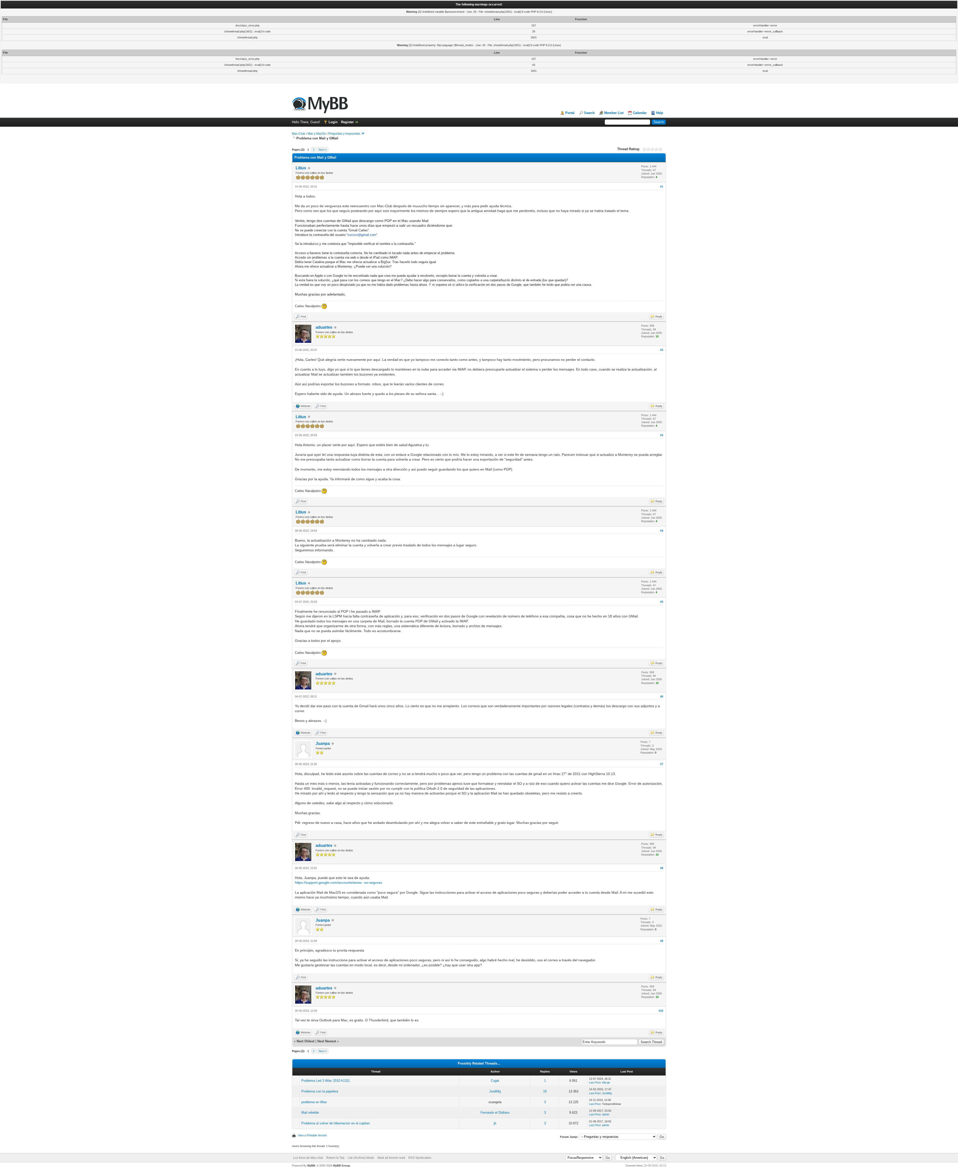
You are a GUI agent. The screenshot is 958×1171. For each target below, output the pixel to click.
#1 (661, 186)
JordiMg (495, 1091)
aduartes (324, 327)
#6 (661, 696)
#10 (661, 1010)
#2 (661, 349)
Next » (323, 149)
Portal (570, 113)
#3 (661, 435)
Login (333, 122)
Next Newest (326, 1041)
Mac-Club (298, 133)
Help (659, 113)
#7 (661, 764)
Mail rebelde (310, 1112)
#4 (661, 530)
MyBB (311, 1165)
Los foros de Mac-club (308, 1158)
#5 (661, 601)
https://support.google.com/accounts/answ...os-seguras (338, 882)
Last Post (594, 1082)
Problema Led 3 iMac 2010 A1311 (325, 1080)
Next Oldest (305, 1041)
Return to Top (335, 1158)
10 (545, 1091)
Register (347, 122)
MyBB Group (341, 1165)
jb (495, 1123)
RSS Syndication (419, 1158)
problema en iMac (314, 1102)
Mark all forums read (391, 1158)
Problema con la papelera (319, 1091)
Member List (613, 113)
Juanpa (323, 743)
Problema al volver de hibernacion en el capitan (335, 1123)
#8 (661, 868)
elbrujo (606, 1082)
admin (605, 1114)
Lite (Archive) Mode (361, 1158)
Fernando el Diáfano (494, 1112)
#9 (661, 940)
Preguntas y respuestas (344, 133)
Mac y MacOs (317, 133)
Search (589, 113)
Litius (301, 168)
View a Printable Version (312, 1135)
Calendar (640, 113)
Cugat (495, 1080)
